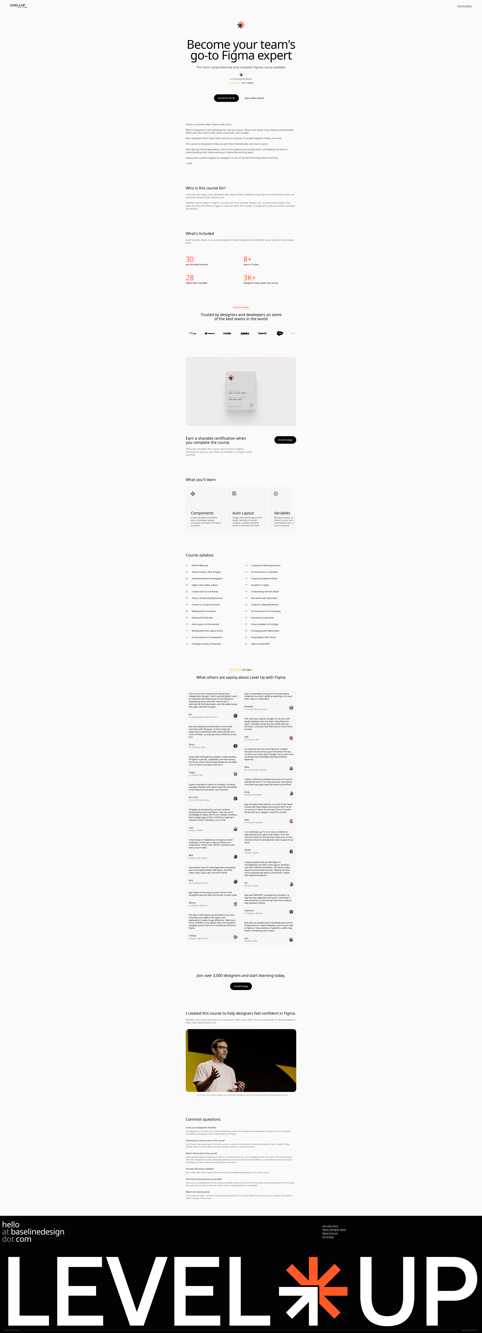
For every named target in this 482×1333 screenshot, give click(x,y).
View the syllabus (464, 6)
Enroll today (328, 1237)
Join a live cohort (330, 1226)
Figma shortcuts (330, 1233)
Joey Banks (247, 79)
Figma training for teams (334, 1229)
